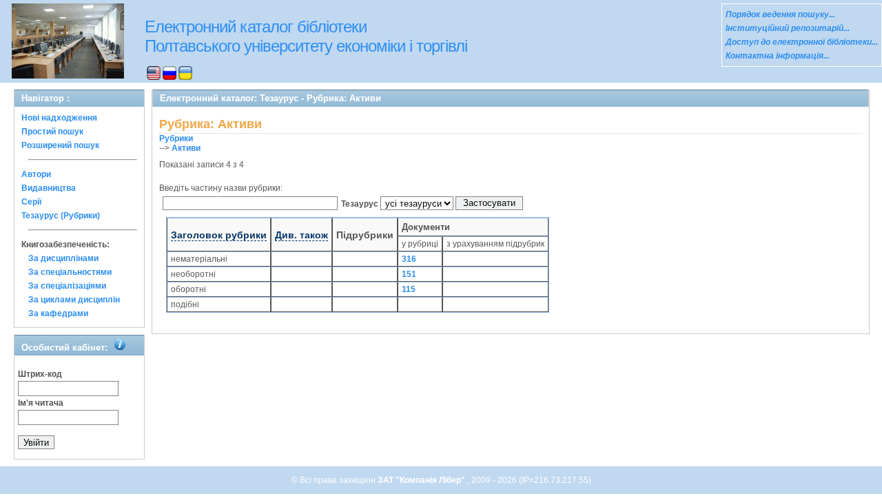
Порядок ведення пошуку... (780, 14)
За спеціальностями (70, 272)
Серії (31, 202)
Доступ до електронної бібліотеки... (802, 42)
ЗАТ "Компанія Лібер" (422, 480)
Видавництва (48, 188)
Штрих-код (40, 374)
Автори (36, 174)
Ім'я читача (40, 403)
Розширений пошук (60, 145)
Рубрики (176, 138)
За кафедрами (58, 313)
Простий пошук (52, 131)
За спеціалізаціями (67, 286)
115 (409, 289)
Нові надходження (59, 118)
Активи (186, 148)
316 (409, 259)
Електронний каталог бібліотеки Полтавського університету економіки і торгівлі (306, 36)
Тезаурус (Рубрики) (60, 215)
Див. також (301, 234)
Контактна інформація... (778, 56)
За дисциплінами (63, 258)
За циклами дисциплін (74, 299)
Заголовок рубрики (219, 234)
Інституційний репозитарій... (788, 28)
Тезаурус (359, 204)
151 (409, 274)
